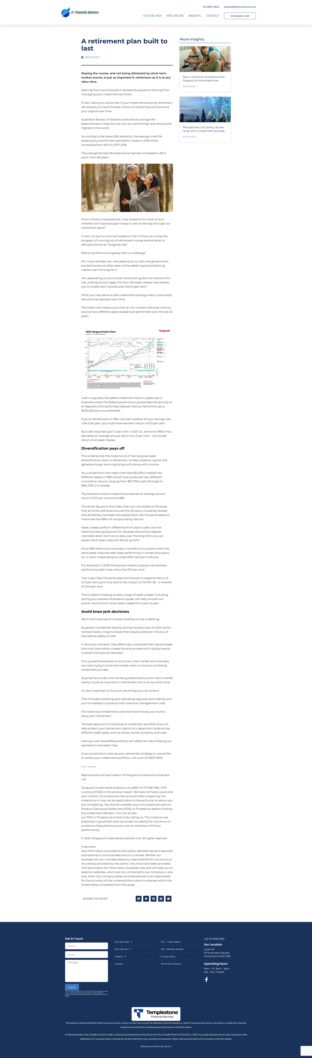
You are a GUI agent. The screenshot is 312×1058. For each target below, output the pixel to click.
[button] (139, 899)
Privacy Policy (168, 956)
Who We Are (175, 16)
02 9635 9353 (211, 6)
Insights (195, 16)
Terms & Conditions (171, 963)
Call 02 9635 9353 (214, 938)
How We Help (152, 16)
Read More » (190, 86)
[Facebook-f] (206, 979)
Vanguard (92, 767)
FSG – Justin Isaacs (171, 941)
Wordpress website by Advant (156, 1046)
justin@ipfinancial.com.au (240, 6)
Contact (212, 16)
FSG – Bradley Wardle (172, 949)
